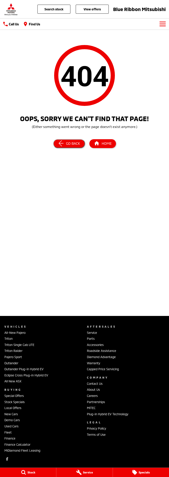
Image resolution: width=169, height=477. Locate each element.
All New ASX (12, 381)
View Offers (92, 9)
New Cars (11, 414)
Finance (9, 438)
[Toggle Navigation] (163, 24)
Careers (92, 396)
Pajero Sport (13, 357)
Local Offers (12, 408)
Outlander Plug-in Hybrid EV (24, 369)
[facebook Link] (7, 459)
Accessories (95, 345)
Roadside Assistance (101, 351)
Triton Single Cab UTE (19, 345)
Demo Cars (12, 420)
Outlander (11, 363)
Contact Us (95, 383)
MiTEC (91, 408)
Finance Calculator (17, 444)
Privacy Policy (96, 428)
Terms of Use (96, 434)
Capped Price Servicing (103, 369)
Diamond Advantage (101, 357)
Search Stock (53, 9)
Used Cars (11, 426)
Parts (91, 338)
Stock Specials (14, 402)
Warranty (93, 363)
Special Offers (14, 396)
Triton (8, 338)
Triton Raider (13, 351)
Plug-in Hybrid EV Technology (107, 414)
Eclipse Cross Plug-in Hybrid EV (26, 375)
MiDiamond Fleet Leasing (22, 450)
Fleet (8, 432)
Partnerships (96, 402)
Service (92, 332)
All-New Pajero (15, 332)
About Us (93, 389)
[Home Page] (11, 9)
